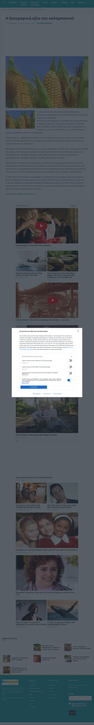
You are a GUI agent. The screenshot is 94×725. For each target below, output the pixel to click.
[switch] (69, 360)
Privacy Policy (57, 393)
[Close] (79, 331)
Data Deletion (37, 393)
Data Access (47, 393)
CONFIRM (33, 387)
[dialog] (47, 362)
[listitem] (47, 356)
